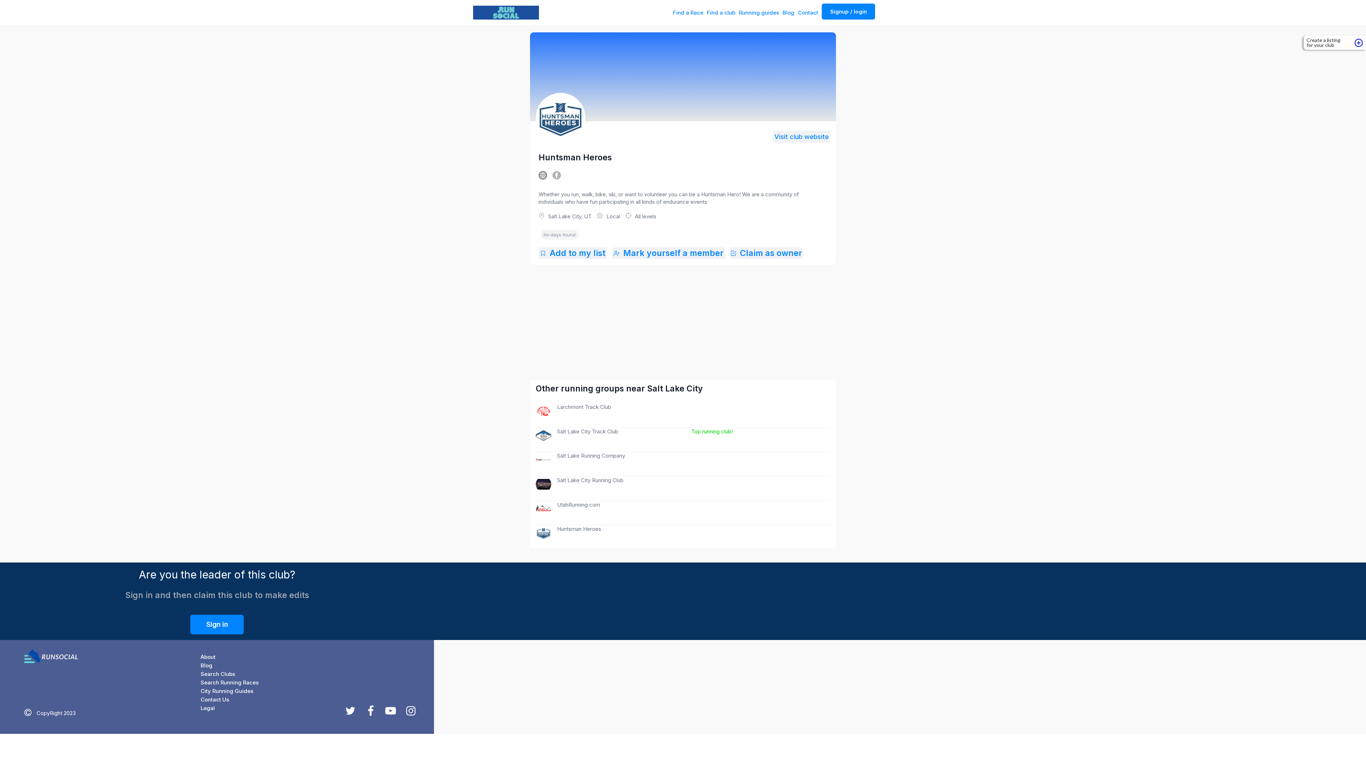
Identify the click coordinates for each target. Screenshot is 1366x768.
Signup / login (848, 11)
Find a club (721, 12)
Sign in (217, 624)
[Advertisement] (684, 315)
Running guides (759, 12)
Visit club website (801, 136)
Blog (788, 12)
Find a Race (688, 12)
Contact (808, 12)
